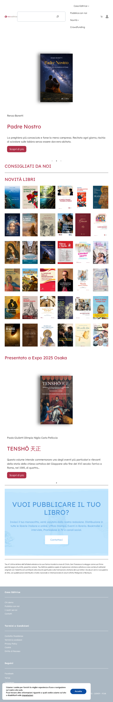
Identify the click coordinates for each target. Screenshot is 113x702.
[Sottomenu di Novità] (78, 20)
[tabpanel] (56, 98)
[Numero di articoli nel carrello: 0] (101, 16)
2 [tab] (56, 160)
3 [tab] (60, 160)
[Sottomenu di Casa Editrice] (88, 6)
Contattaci (56, 539)
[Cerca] (58, 16)
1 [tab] (52, 160)
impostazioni (27, 695)
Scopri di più (16, 149)
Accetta (78, 691)
